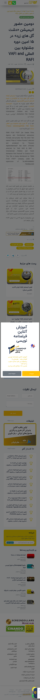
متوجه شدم (12, 373)
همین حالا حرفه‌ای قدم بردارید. (17, 366)
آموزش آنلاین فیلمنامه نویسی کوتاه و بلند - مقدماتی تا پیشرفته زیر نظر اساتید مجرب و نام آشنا (17, 360)
